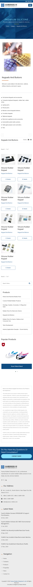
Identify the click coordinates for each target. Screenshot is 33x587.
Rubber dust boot (25, 432)
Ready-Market (22, 584)
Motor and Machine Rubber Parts (12, 296)
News (4, 570)
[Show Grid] (28, 140)
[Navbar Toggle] (30, 5)
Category (13, 26)
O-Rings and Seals (21, 436)
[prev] (2, 135)
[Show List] (31, 140)
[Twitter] (3, 480)
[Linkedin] (6, 480)
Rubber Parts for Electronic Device (12, 311)
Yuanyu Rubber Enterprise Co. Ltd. (19, 581)
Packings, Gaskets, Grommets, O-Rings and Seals (14, 305)
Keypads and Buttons (22, 26)
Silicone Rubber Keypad (7, 169)
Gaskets (11, 436)
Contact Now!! (16, 456)
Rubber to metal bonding (14, 434)
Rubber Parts (5, 438)
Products (5, 564)
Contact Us (10, 438)
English (29, 1)
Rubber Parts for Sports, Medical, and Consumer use (13, 320)
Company (5, 561)
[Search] (29, 283)
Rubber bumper (6, 436)
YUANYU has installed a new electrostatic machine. (16, 537)
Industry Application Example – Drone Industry (15, 329)
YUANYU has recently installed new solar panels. (15, 530)
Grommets (15, 436)
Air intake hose (6, 434)
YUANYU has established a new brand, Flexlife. (14, 544)
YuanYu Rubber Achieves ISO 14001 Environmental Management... (15, 522)
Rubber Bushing (23, 434)
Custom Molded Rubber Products (12, 300)
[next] (30, 135)
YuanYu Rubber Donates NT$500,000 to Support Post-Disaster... (15, 514)
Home (7, 26)
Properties (6, 567)
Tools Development (8, 325)
